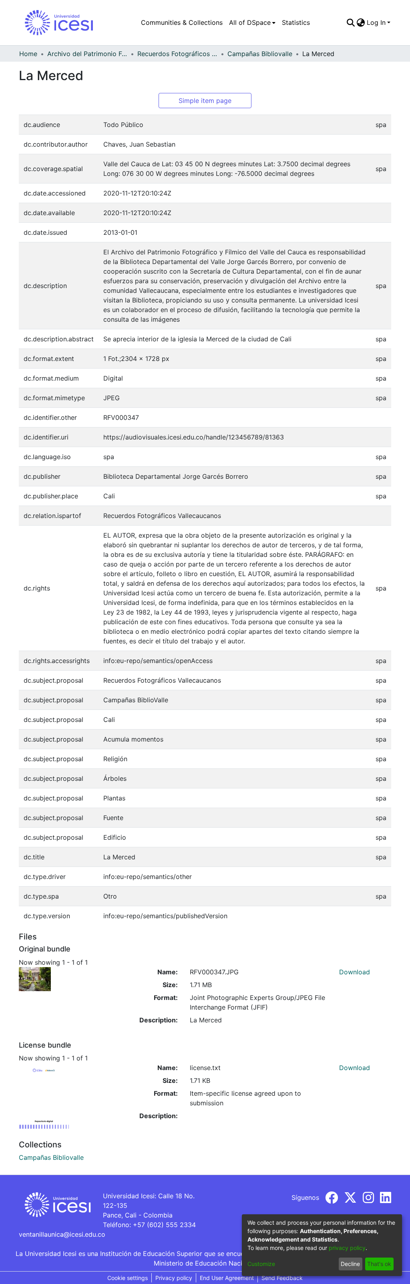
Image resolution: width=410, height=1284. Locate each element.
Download (354, 972)
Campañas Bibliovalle (259, 54)
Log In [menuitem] (376, 22)
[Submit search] (351, 22)
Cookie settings (127, 1277)
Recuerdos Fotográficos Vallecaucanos (177, 54)
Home (28, 54)
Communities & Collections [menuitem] (182, 22)
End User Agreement (227, 1277)
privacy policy (347, 1247)
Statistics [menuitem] (296, 22)
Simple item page (205, 101)
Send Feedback (282, 1277)
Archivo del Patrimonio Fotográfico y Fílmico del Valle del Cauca (87, 54)
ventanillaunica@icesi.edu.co (62, 1234)
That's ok (379, 1263)
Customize (261, 1263)
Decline (350, 1263)
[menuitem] (252, 22)
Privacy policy (173, 1277)
